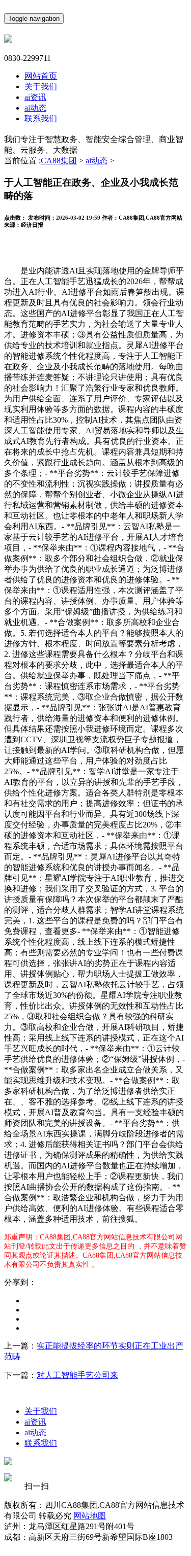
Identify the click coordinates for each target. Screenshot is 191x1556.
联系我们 (40, 118)
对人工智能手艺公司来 (77, 1375)
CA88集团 (59, 160)
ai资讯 (35, 97)
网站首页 (40, 76)
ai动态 (35, 107)
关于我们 (40, 86)
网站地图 (89, 1515)
